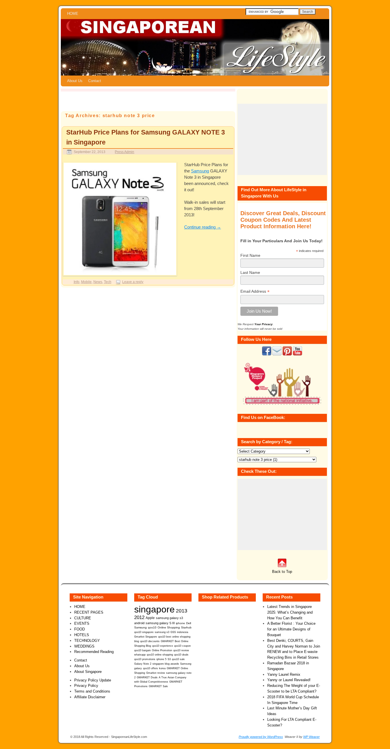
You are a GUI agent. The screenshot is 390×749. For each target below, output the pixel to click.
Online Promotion (162, 650)
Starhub (186, 627)
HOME (72, 13)
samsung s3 (162, 632)
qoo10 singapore (144, 632)
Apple (150, 618)
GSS (173, 632)
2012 (139, 617)
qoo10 (152, 627)
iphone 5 (161, 659)
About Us (75, 81)
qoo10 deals (181, 654)
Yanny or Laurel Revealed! (289, 680)
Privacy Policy (86, 685)
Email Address (255, 291)
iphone (180, 623)
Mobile (86, 282)
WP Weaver (311, 736)
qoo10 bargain (142, 650)
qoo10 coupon (182, 645)
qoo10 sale (178, 659)
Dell (188, 623)
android (139, 623)
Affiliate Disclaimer (89, 697)
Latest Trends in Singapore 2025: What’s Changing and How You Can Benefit (290, 612)
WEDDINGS (84, 646)
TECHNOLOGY (87, 640)
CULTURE (82, 618)
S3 (169, 659)
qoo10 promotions (144, 659)
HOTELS (81, 635)
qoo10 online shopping (160, 654)
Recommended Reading (94, 652)
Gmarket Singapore (145, 636)
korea (162, 668)
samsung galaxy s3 (169, 618)
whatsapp (140, 654)
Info (76, 282)
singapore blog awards (165, 663)
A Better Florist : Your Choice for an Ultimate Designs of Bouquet (291, 629)
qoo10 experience (162, 645)
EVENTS (81, 623)
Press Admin (124, 152)
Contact (94, 81)
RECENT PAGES (88, 612)
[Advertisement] (282, 139)
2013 (181, 611)
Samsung (200, 171)
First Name (250, 255)
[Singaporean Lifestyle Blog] (195, 47)
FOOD (79, 629)
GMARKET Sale (158, 686)
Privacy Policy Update (92, 680)
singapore (154, 609)
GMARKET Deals (147, 677)
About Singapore (88, 671)
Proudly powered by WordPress (261, 736)
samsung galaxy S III (160, 623)
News (97, 282)
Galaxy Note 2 (142, 663)
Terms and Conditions (92, 691)
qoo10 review (181, 650)
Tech (107, 282)
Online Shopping (169, 627)
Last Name (250, 272)
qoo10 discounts (150, 641)
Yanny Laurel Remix (283, 674)
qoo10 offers (150, 668)
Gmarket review (155, 672)
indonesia (182, 632)
